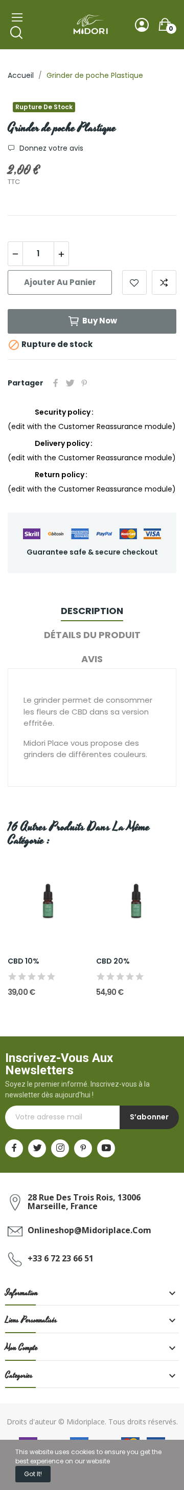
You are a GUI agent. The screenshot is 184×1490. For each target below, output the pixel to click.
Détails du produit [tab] (92, 634)
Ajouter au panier (60, 282)
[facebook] (14, 1148)
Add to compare (164, 282)
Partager (56, 383)
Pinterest (84, 383)
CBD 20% (113, 961)
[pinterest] (83, 1148)
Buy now (99, 320)
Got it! (33, 1473)
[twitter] (37, 1148)
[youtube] (106, 1148)
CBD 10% (23, 961)
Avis (92, 658)
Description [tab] (92, 610)
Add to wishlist (134, 282)
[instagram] (60, 1148)
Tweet (70, 383)
